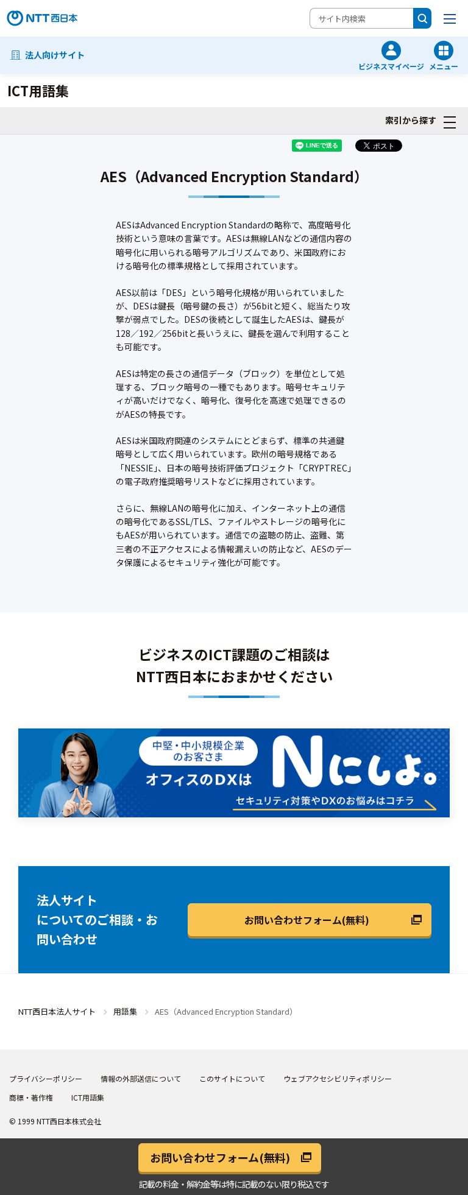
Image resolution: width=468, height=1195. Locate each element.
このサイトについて (232, 1078)
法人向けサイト (55, 55)
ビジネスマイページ (391, 65)
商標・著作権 (31, 1097)
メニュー (443, 65)
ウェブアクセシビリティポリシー (337, 1078)
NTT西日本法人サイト (57, 1011)
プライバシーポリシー (45, 1078)
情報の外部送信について (141, 1078)
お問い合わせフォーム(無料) (306, 919)
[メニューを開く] (449, 18)
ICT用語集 (87, 1097)
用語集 (125, 1011)
